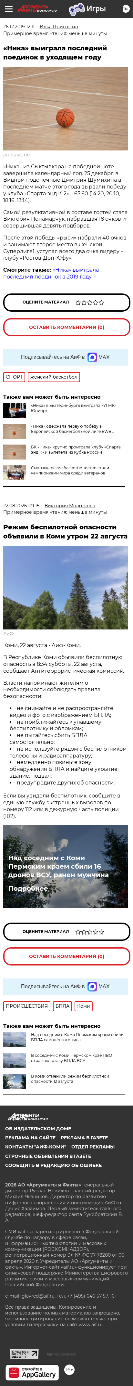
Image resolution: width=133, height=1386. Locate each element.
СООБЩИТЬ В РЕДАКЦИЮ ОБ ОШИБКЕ (53, 1165)
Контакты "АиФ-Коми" (35, 1147)
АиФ (8, 634)
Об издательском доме (38, 1129)
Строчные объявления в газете (48, 1156)
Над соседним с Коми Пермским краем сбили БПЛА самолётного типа (77, 1037)
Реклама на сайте (30, 1138)
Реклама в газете (84, 1138)
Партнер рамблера (61, 1354)
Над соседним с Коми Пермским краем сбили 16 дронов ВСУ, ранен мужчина (58, 866)
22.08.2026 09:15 (21, 506)
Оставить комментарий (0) (66, 327)
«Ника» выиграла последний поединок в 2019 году (51, 273)
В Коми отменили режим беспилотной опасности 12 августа (70, 1079)
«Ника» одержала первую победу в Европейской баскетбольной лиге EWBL (72, 429)
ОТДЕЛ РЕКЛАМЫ (93, 1147)
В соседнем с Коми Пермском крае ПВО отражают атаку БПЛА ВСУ (71, 1058)
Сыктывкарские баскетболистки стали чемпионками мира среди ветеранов (70, 470)
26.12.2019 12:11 (19, 27)
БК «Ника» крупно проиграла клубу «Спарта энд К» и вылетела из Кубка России (76, 450)
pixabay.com (17, 155)
